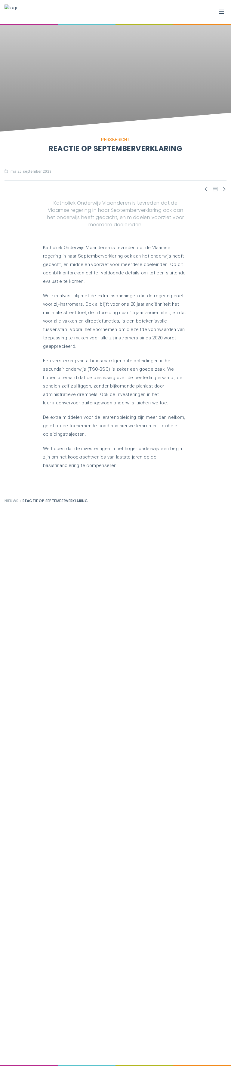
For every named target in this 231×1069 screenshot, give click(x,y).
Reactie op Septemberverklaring (55, 500)
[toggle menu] (221, 12)
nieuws (11, 500)
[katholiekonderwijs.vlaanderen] (12, 12)
